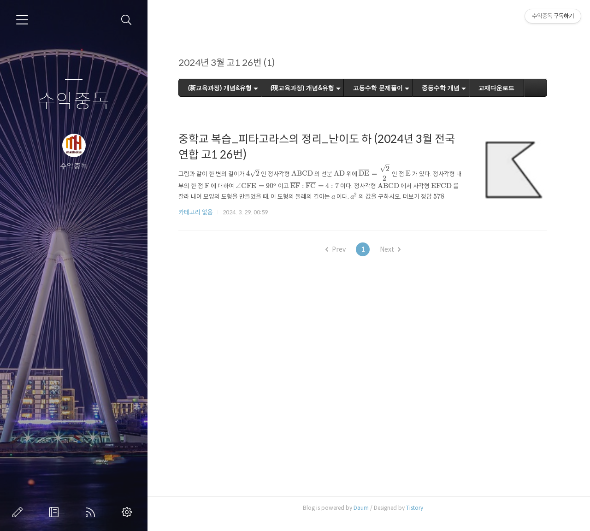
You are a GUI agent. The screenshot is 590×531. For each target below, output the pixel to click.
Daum (361, 507)
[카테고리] (22, 20)
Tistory (414, 507)
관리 (129, 512)
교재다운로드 (496, 87)
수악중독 (74, 101)
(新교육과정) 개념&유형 (220, 87)
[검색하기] (126, 20)
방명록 (56, 512)
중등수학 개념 (441, 87)
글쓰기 (19, 512)
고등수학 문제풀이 (378, 87)
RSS (92, 512)
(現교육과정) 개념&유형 (302, 87)
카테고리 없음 (195, 212)
